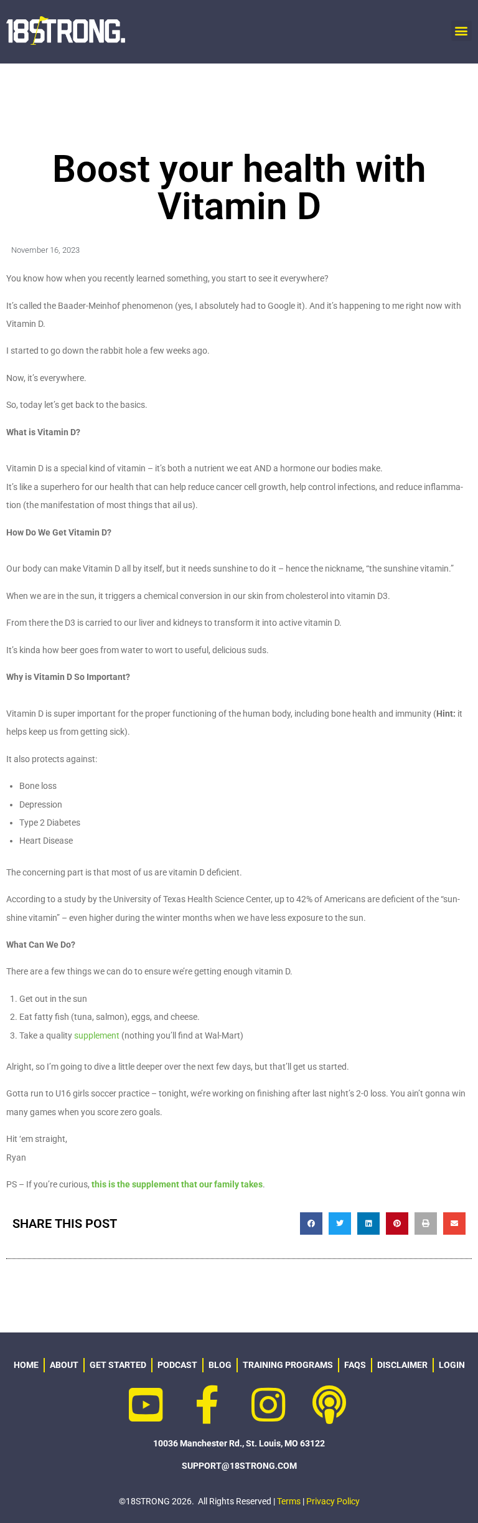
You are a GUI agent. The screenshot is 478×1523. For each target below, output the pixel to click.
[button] (461, 31)
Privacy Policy (333, 1501)
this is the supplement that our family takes (177, 1184)
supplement (97, 1035)
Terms (289, 1501)
